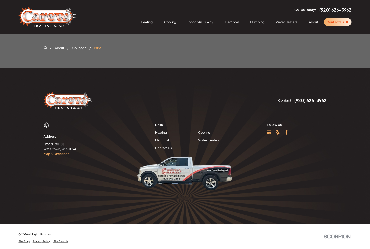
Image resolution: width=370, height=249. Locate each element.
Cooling (204, 132)
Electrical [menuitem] (232, 22)
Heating (161, 132)
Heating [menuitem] (147, 22)
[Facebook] (286, 132)
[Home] (47, 16)
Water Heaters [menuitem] (286, 22)
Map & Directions (56, 154)
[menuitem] (24, 241)
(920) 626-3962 (335, 10)
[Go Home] (45, 47)
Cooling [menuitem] (170, 22)
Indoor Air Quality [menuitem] (200, 22)
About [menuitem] (313, 22)
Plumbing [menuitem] (257, 22)
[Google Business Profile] (269, 132)
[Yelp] (277, 132)
